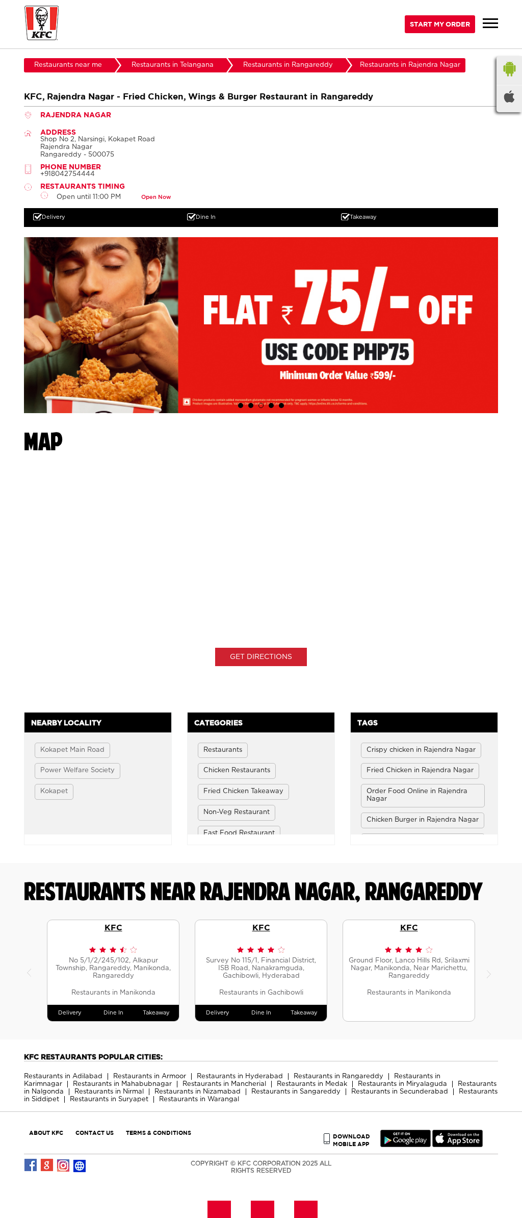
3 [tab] (261, 405)
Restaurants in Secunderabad (399, 1091)
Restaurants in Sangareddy (296, 1091)
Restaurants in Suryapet (109, 1099)
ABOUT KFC (46, 1132)
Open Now (156, 197)
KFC (113, 927)
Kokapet (54, 791)
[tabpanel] (261, 325)
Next (490, 970)
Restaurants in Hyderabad (240, 1076)
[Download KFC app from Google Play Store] (405, 1144)
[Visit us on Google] (47, 1165)
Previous (31, 970)
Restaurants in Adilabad (63, 1076)
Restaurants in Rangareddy (338, 1076)
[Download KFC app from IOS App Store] (457, 1144)
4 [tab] (271, 405)
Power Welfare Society (77, 770)
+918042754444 (67, 174)
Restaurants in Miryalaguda (402, 1084)
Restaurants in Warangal (199, 1099)
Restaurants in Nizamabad (197, 1091)
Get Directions (261, 657)
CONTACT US (94, 1132)
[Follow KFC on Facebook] (31, 1165)
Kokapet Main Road (72, 750)
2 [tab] (250, 405)
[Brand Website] (80, 1165)
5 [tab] (281, 405)
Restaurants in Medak (312, 1084)
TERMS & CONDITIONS (158, 1132)
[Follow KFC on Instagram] (64, 1165)
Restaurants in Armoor (149, 1076)
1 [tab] (240, 405)
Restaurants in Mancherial (224, 1084)
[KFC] (42, 24)
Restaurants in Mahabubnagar (122, 1084)
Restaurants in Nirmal (109, 1091)
